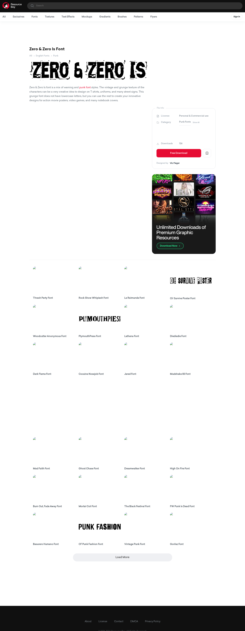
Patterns (138, 17)
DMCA (134, 621)
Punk (55, 56)
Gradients (104, 17)
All (4, 17)
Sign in (237, 17)
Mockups (87, 17)
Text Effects (68, 17)
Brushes (122, 17)
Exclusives (18, 17)
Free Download (178, 153)
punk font (85, 87)
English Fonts (42, 56)
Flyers (153, 17)
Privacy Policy (152, 621)
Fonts (35, 17)
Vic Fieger (175, 163)
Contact (118, 621)
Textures (49, 17)
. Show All (195, 122)
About (88, 621)
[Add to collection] (207, 153)
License (102, 621)
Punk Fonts (185, 122)
